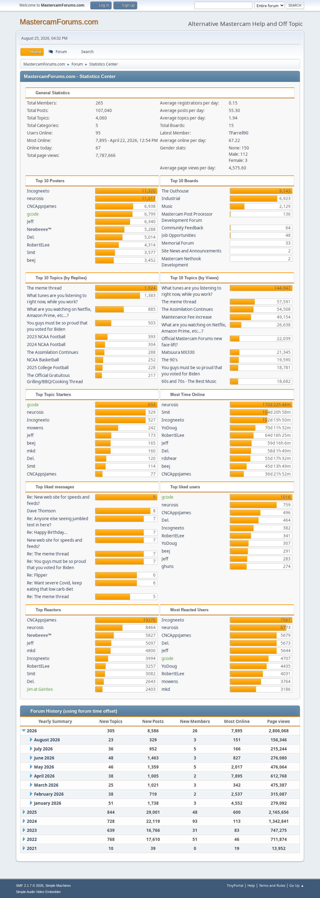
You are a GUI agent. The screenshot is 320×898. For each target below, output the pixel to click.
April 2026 (44, 776)
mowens (35, 428)
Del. (31, 237)
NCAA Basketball (43, 360)
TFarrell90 (238, 133)
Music (167, 206)
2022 (32, 839)
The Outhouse (175, 191)
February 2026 (49, 794)
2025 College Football (47, 367)
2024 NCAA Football (46, 344)
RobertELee (38, 245)
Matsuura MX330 (178, 352)
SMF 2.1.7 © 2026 (29, 885)
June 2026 (44, 758)
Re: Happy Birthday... (47, 532)
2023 (32, 830)
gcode (33, 214)
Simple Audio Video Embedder (38, 892)
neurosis (35, 198)
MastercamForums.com (59, 21)
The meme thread (44, 288)
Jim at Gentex (40, 689)
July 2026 (43, 749)
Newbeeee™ (39, 229)
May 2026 (44, 767)
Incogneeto (38, 191)
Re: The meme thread (48, 554)
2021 (32, 848)
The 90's (170, 360)
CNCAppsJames (41, 206)
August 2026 (47, 740)
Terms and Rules (272, 885)
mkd (31, 451)
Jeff (30, 221)
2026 (32, 731)
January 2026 (47, 803)
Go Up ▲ (296, 885)
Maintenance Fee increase (187, 317)
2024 (32, 821)
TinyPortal (235, 885)
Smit (31, 252)
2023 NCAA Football (46, 336)
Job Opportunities (179, 235)
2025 (32, 812)
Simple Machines (58, 885)
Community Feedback (182, 228)
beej (31, 260)
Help (251, 885)
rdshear (169, 458)
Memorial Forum (178, 243)
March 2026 (46, 785)
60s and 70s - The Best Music (189, 381)
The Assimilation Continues (52, 352)
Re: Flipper (37, 575)
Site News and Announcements (191, 251)
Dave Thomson (41, 511)
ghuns (167, 566)
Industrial (171, 198)
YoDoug (169, 428)
